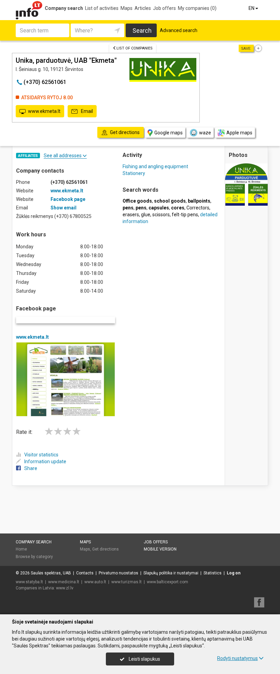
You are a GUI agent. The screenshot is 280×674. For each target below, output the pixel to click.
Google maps (168, 132)
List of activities (101, 8)
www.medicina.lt (63, 582)
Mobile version (160, 549)
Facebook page (68, 199)
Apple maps (239, 132)
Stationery (134, 173)
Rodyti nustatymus (237, 658)
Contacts (85, 573)
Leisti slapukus (144, 659)
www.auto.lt (95, 582)
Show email (63, 207)
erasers (131, 214)
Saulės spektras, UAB (51, 573)
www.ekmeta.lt (44, 111)
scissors (161, 214)
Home (21, 549)
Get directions (105, 549)
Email (86, 111)
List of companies (134, 48)
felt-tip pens (185, 214)
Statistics (213, 573)
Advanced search (178, 30)
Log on (233, 573)
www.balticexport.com (167, 582)
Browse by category (34, 556)
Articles (143, 8)
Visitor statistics (41, 454)
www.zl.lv (64, 588)
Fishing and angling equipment (155, 166)
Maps (126, 8)
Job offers (164, 8)
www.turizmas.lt (126, 582)
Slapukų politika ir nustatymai (170, 573)
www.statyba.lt (29, 582)
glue (145, 214)
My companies (197, 8)
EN (252, 8)
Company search (64, 8)
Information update (45, 461)
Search (142, 30)
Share (30, 468)
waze (205, 132)
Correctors (197, 207)
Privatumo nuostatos (118, 573)
